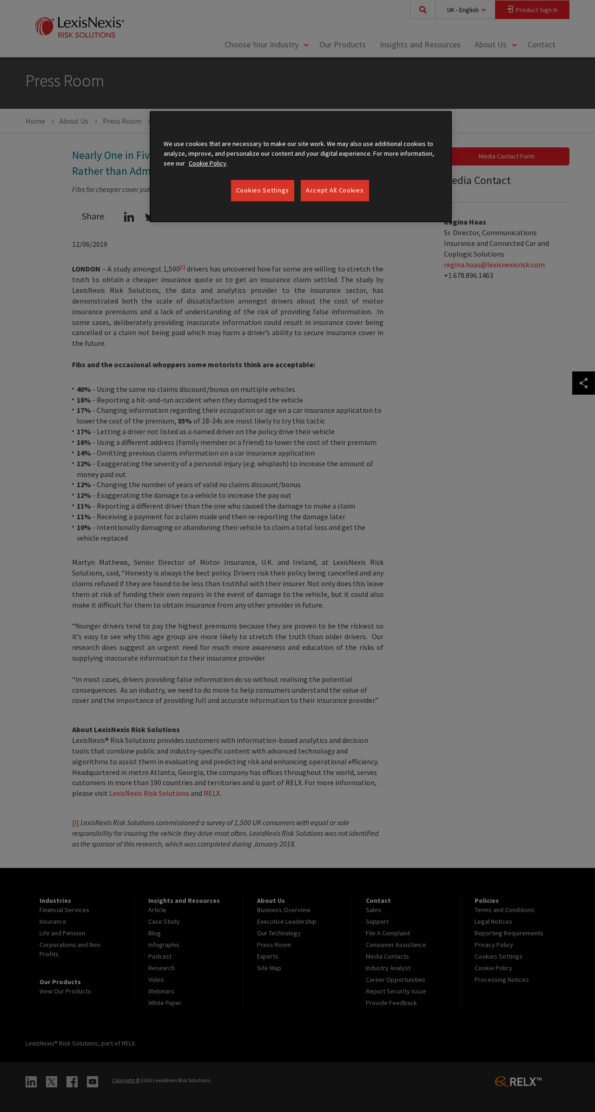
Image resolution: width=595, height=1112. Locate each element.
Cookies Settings (262, 190)
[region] (301, 166)
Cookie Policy (207, 163)
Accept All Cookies (335, 190)
